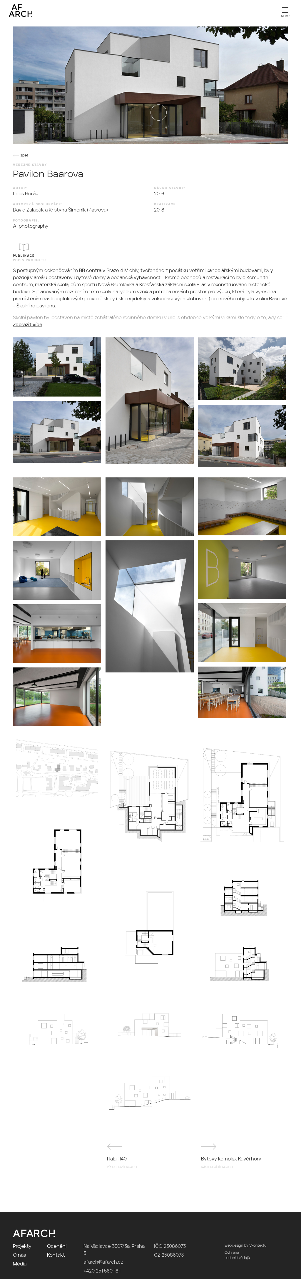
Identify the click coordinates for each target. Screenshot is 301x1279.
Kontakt (56, 1255)
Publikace (24, 255)
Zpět (24, 155)
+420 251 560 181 (101, 1271)
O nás (19, 1255)
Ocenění (56, 1246)
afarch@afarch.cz (103, 1262)
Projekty (22, 1246)
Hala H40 (122, 1163)
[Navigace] (285, 12)
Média (19, 1264)
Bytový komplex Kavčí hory (231, 1163)
